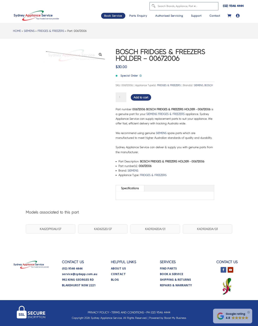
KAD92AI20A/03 (207, 228)
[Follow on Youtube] (230, 270)
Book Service (113, 15)
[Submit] (153, 6)
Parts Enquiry (138, 15)
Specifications (130, 188)
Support (196, 15)
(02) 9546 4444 (233, 5)
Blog (115, 280)
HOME (17, 30)
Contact (215, 15)
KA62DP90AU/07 (50, 228)
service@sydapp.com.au (79, 274)
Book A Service (171, 274)
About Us (118, 268)
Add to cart (141, 97)
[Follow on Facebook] (223, 270)
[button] (100, 54)
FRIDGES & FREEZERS (51, 30)
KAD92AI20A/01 (155, 228)
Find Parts (168, 268)
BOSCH (208, 85)
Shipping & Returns (175, 280)
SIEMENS (29, 30)
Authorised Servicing (169, 15)
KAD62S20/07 (103, 228)
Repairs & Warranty (176, 285)
